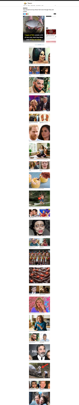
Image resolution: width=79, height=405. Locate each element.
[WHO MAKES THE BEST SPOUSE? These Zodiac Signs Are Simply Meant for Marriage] (51, 43)
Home (23, 0)
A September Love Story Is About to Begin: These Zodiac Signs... (50, 35)
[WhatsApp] (28, 14)
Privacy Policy (30, 0)
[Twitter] (25, 14)
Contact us (27, 0)
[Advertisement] (51, 22)
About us (25, 0)
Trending (29, 5)
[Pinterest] (26, 14)
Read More (39, 44)
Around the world (33, 5)
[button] (55, 5)
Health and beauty (38, 5)
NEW (26, 5)
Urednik (46, 36)
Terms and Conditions (33, 0)
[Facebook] (23, 14)
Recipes (42, 5)
